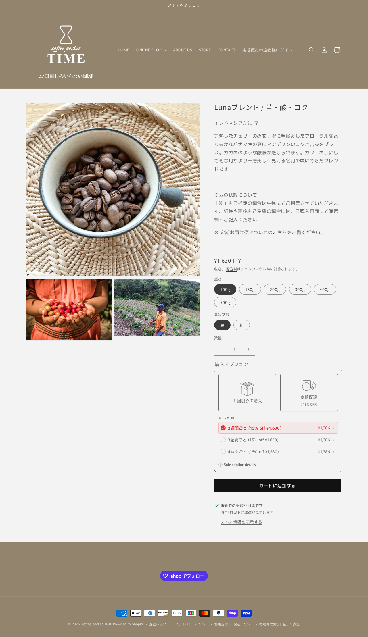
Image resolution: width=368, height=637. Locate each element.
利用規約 (221, 623)
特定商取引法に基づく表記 (279, 623)
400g (325, 289)
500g (225, 302)
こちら (280, 232)
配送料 (231, 268)
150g (250, 289)
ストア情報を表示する (241, 522)
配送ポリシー (244, 623)
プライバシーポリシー (192, 623)
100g (225, 289)
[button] (151, 50)
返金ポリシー (159, 623)
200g (275, 289)
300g (300, 289)
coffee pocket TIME (97, 623)
